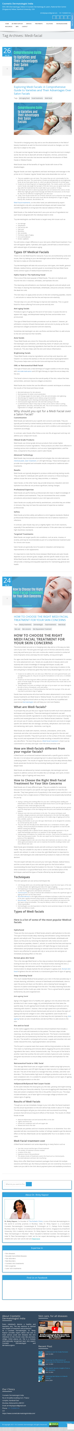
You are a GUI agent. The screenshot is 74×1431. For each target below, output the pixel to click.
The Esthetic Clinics (36, 1221)
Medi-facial (48, 98)
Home (7, 24)
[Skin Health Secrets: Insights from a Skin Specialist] (42, 1370)
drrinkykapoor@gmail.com (48, 13)
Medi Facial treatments (22, 203)
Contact (24, 26)
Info (17, 26)
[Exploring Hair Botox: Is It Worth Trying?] (42, 1379)
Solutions (49, 24)
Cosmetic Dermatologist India (17, 3)
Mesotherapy (22, 900)
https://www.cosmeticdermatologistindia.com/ (18, 1413)
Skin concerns (26, 629)
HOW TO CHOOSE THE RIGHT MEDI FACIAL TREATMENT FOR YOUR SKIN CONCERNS (41, 618)
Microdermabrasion (24, 896)
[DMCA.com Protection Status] (54, 1424)
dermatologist (28, 702)
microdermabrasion (24, 371)
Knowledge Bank (61, 24)
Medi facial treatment (50, 741)
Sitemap (69, 1423)
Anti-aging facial (24, 98)
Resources (8, 26)
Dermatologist (38, 624)
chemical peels (19, 461)
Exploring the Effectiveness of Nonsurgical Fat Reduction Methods (58, 1361)
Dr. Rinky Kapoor (17, 24)
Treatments (39, 24)
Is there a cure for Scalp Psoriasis (57, 1352)
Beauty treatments (25, 624)
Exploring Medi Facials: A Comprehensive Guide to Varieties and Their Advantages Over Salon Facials (42, 90)
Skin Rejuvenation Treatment (42, 629)
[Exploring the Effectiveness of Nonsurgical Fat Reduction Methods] (42, 1362)
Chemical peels (22, 893)
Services (29, 24)
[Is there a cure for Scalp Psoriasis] (42, 1354)
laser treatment (30, 461)
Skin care (17, 629)
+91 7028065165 (65, 13)
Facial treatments (37, 98)
